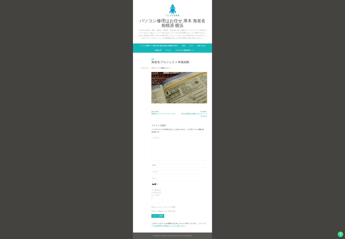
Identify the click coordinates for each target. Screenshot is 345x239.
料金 (183, 46)
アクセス (168, 50)
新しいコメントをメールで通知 (164, 207)
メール (155, 172)
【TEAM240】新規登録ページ (184, 50)
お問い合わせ (201, 46)
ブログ (191, 46)
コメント (155, 138)
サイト (154, 178)
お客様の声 (158, 50)
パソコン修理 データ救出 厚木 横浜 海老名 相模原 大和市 (159, 46)
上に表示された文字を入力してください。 (156, 194)
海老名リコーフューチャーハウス (163, 113)
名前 (154, 165)
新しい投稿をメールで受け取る (164, 211)
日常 (152, 59)
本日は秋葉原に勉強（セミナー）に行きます (194, 114)
